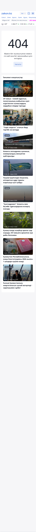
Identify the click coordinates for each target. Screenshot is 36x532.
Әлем (9, 17)
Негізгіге (18, 64)
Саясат (3, 17)
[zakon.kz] (6, 13)
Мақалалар (32, 17)
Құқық (25, 17)
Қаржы (14, 17)
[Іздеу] (28, 13)
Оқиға (20, 17)
